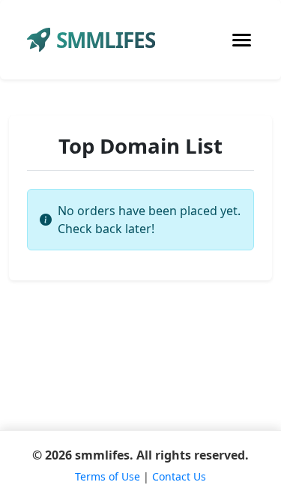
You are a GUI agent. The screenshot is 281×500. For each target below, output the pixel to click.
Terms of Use (107, 476)
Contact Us (179, 476)
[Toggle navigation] (241, 40)
